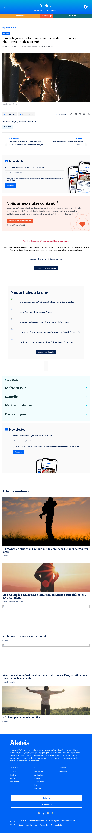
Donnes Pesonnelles (41, 825)
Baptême (7, 126)
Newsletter (38, 772)
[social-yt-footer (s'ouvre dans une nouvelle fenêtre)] (39, 813)
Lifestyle (13, 775)
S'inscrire (10, 185)
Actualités (13, 772)
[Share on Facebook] (71, 114)
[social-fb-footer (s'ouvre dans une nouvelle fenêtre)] (44, 813)
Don (36, 785)
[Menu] (17, 7)
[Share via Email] (84, 114)
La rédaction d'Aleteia (29, 46)
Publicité (37, 788)
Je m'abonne (20, 16)
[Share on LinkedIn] (76, 114)
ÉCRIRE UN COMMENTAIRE (46, 268)
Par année (63, 772)
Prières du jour (15, 414)
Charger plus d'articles (46, 352)
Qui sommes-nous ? (36, 821)
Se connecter (47, 805)
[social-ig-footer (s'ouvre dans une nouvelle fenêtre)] (53, 813)
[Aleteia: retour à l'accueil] (46, 5)
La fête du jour (15, 388)
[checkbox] (5, 178)
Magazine (38, 778)
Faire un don (23, 821)
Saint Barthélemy (52, 11)
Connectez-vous (56, 259)
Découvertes (14, 782)
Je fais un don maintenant (18, 220)
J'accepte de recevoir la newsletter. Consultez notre (35, 179)
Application (38, 775)
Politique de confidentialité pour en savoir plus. (63, 446)
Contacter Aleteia (25, 825)
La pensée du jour (9, 28)
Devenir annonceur (68, 821)
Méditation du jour (18, 405)
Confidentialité (56, 825)
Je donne (45, 16)
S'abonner (47, 798)
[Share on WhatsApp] (89, 114)
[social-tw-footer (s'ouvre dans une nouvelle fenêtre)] (48, 813)
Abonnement (39, 782)
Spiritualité (13, 778)
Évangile (11, 397)
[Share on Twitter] (80, 114)
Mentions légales (52, 821)
